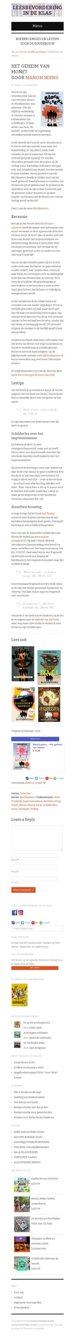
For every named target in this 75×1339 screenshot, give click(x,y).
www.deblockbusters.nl (50, 355)
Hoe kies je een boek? (26, 1102)
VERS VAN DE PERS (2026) (29, 1132)
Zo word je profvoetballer (45, 1218)
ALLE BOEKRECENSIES (27, 1162)
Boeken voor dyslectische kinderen (34, 1117)
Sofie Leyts (35, 1027)
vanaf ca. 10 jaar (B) (35, 782)
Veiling (34, 808)
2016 (57, 797)
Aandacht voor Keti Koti (44, 1178)
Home (23, 52)
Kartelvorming (51, 801)
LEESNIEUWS (38, 1248)
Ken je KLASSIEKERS (26, 1152)
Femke (17, 85)
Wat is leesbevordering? (27, 1092)
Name (15, 860)
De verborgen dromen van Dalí (36, 375)
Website (15, 882)
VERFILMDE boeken (25, 1157)
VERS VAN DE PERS (41, 1223)
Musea (31, 805)
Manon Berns (41, 77)
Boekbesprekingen (37, 52)
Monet (23, 805)
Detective (25, 793)
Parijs (39, 805)
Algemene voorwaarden (28, 1302)
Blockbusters (40, 208)
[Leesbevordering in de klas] (37, 9)
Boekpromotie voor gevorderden (33, 1112)
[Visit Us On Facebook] (14, 912)
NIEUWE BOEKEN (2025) (28, 1137)
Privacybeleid (21, 1307)
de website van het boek (45, 619)
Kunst (14, 805)
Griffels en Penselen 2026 (29, 1067)
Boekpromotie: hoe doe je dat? (31, 1107)
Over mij (19, 1292)
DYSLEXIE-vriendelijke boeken (31, 1147)
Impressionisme (32, 801)
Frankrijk (16, 801)
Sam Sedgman (37, 1047)
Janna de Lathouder (40, 1037)
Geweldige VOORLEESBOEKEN (31, 1142)
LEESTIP (35, 1183)
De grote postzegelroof (36, 1022)
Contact (18, 1297)
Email (14, 871)
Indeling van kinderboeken (29, 1097)
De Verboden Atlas (34, 1042)
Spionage (23, 808)
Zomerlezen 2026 (24, 1062)
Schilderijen (50, 805)
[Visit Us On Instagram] (20, 912)
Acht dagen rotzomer (35, 1032)
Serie (14, 808)
